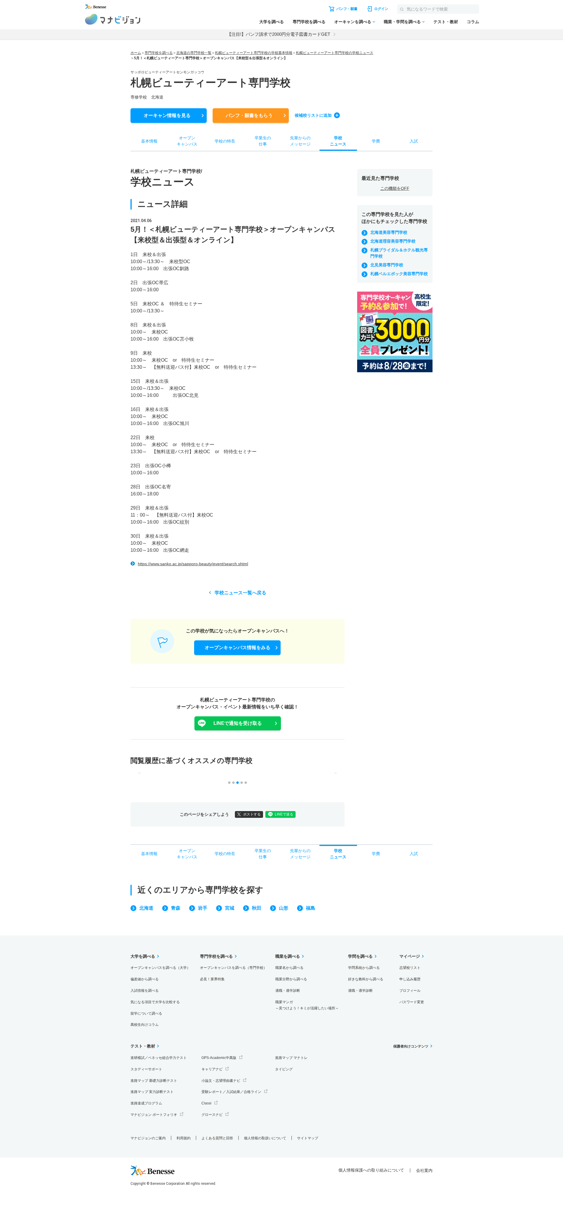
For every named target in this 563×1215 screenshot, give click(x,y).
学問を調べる (360, 956)
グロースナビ (212, 1115)
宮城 (229, 908)
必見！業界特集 (212, 979)
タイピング (284, 1069)
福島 (310, 908)
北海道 (146, 908)
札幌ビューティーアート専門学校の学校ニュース (334, 53)
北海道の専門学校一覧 (193, 53)
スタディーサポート (146, 1069)
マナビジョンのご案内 (148, 1138)
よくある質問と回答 (217, 1138)
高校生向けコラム (144, 1025)
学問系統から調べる (364, 968)
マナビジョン (112, 19)
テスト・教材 (445, 21)
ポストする (252, 814)
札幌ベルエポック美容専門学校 (399, 273)
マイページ (409, 956)
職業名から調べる (289, 968)
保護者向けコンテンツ (410, 1046)
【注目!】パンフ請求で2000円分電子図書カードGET (278, 34)
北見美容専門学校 (386, 265)
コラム (473, 21)
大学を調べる (271, 21)
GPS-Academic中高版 (218, 1058)
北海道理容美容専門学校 (393, 241)
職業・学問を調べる (402, 21)
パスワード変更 (411, 1002)
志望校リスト (409, 968)
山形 (283, 908)
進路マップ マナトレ (291, 1058)
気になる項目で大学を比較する (155, 1002)
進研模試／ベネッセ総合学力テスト (158, 1058)
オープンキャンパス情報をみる (237, 647)
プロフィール (409, 991)
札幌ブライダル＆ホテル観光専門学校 (399, 253)
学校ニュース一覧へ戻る (240, 592)
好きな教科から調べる (365, 979)
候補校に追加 (313, 115)
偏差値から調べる (144, 979)
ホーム (135, 53)
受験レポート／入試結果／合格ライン (231, 1092)
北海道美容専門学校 (388, 232)
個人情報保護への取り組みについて (371, 1170)
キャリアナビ (212, 1069)
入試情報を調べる (144, 991)
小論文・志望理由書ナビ (220, 1081)
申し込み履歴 (409, 979)
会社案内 (424, 1170)
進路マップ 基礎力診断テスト (153, 1081)
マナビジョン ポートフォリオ (153, 1115)
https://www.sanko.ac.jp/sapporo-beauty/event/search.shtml (193, 563)
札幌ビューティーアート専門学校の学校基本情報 (253, 53)
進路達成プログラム (146, 1103)
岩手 (202, 908)
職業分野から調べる (291, 979)
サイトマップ (307, 1138)
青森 (175, 908)
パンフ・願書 (249, 115)
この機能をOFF (394, 188)
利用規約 (184, 1138)
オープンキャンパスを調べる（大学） (160, 968)
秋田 (256, 908)
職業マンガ (307, 1005)
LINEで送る (284, 814)
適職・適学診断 (287, 991)
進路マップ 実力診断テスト (152, 1092)
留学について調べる (146, 1013)
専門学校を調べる (309, 21)
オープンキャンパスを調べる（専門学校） (233, 968)
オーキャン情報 (167, 115)
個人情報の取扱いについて (265, 1138)
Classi (206, 1103)
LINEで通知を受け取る (237, 723)
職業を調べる (287, 956)
